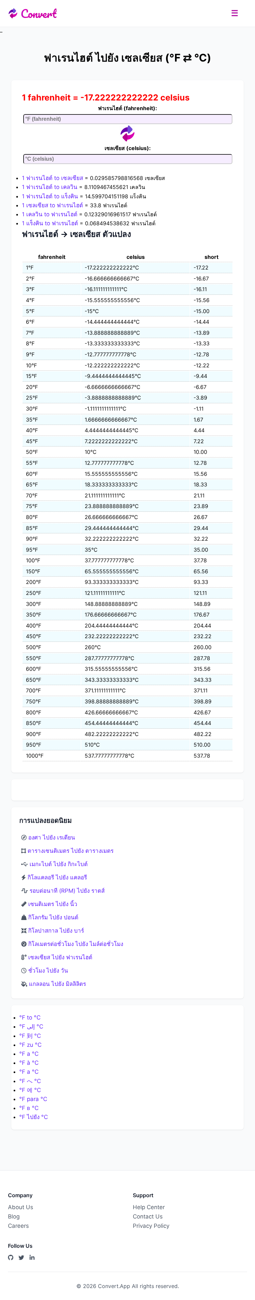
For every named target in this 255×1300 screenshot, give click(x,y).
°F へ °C (30, 1081)
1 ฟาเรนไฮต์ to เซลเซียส (52, 178)
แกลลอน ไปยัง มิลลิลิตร (57, 984)
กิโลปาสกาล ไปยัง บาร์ (56, 930)
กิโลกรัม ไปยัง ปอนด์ (53, 917)
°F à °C (29, 1062)
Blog (14, 1216)
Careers (18, 1225)
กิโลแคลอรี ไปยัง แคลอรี (57, 877)
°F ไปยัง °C (33, 1117)
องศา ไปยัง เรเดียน (51, 837)
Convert (38, 13)
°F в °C (29, 1108)
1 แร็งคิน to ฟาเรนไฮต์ (50, 223)
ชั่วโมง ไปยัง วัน (48, 970)
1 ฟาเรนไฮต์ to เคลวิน (49, 187)
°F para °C (33, 1099)
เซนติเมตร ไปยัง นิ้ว (52, 904)
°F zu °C (30, 1044)
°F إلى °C (31, 1026)
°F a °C (29, 1053)
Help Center (149, 1207)
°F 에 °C (30, 1090)
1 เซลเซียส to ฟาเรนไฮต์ (52, 205)
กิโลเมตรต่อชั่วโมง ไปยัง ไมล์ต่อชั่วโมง (75, 944)
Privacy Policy (151, 1225)
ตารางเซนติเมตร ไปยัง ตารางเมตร (71, 850)
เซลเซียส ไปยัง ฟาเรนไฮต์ (60, 957)
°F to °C (30, 1017)
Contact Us (148, 1216)
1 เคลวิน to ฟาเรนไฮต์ (49, 214)
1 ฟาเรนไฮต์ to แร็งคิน (50, 196)
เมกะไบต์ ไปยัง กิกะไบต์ (59, 864)
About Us (20, 1207)
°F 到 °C (30, 1035)
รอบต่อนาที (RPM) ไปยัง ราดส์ (67, 890)
